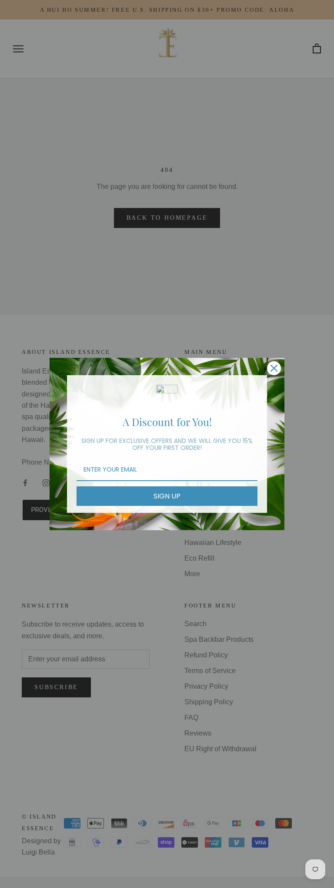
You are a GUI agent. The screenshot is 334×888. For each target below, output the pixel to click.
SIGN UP (167, 496)
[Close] (274, 368)
